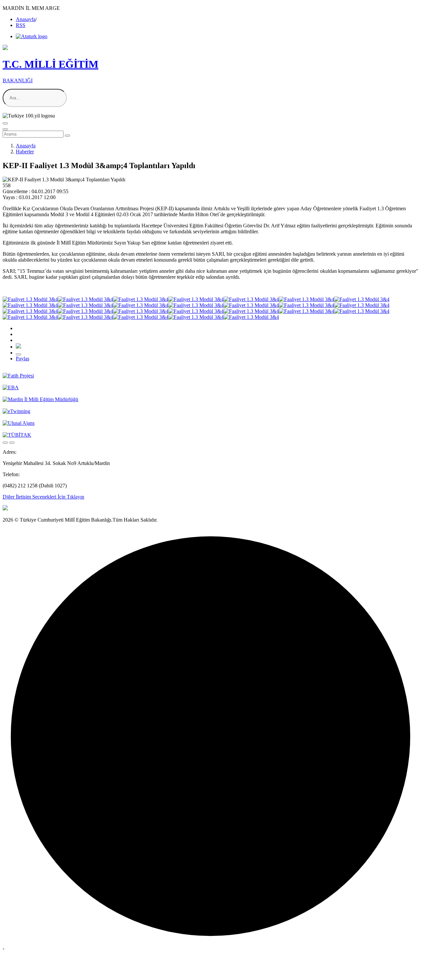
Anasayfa (26, 19)
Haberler (25, 151)
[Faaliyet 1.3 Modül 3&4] (30, 299)
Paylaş (22, 358)
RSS (20, 25)
